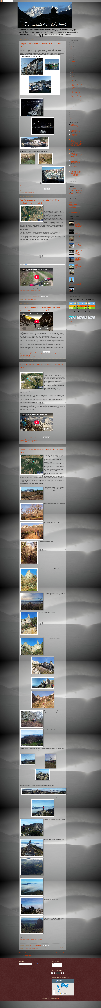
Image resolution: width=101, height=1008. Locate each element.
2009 (71, 118)
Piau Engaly (51, 439)
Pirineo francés (46, 353)
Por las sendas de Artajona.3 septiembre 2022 (78, 272)
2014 (71, 108)
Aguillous (26, 439)
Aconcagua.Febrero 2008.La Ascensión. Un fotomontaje (78, 259)
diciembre (74, 61)
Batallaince (32, 353)
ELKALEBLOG (73, 134)
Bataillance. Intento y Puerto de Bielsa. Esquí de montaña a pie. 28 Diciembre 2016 (40, 308)
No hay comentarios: (38, 188)
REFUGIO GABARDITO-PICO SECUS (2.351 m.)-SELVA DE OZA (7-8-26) (75, 155)
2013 (71, 110)
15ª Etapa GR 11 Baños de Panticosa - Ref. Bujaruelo (75, 167)
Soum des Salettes (33, 440)
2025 (71, 44)
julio (72, 70)
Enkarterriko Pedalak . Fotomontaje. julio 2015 (78, 266)
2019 (71, 55)
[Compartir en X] (47, 189)
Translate (42, 964)
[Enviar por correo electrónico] (44, 189)
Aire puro (72, 165)
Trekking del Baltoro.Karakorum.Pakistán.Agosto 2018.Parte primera (78, 239)
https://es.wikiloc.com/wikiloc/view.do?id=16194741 (31, 290)
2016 (71, 104)
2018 (71, 57)
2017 (71, 59)
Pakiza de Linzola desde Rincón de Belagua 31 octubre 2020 (78, 231)
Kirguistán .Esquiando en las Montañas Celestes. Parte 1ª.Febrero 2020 (78, 290)
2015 (71, 106)
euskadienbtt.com (72, 207)
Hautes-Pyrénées (45, 439)
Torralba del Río (53, 947)
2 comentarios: (36, 296)
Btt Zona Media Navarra (74, 201)
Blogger (57, 998)
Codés (31, 947)
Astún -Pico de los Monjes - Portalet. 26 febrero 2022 (78, 244)
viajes (26, 190)
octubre (73, 65)
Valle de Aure (27, 355)
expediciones (79, 193)
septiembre (74, 66)
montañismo (42, 947)
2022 (71, 50)
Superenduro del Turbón (75, 126)
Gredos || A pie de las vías (75, 162)
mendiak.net (71, 209)
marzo (73, 78)
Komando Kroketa (74, 178)
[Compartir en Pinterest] (49, 189)
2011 (71, 114)
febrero (73, 80)
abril (72, 76)
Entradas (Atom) (28, 955)
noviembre (74, 63)
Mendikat (71, 210)
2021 (71, 52)
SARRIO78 (72, 153)
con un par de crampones (75, 171)
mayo (73, 74)
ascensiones (27, 353)
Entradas (55, 963)
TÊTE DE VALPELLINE (74, 135)
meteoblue (71, 321)
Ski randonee (52, 353)
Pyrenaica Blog (73, 130)
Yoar (64, 947)
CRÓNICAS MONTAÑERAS (73, 125)
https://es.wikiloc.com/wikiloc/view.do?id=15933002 (31, 939)
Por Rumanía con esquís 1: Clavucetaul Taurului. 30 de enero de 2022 (78, 252)
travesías (71, 193)
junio (73, 72)
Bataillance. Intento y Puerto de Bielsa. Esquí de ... (76, 92)
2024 (71, 46)
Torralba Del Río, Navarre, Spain (31, 948)
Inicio (44, 953)
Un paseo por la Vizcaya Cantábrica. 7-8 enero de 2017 (76, 84)
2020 (71, 53)
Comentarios (55, 966)
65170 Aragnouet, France (30, 356)
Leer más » (22, 185)
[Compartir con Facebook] (48, 189)
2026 (71, 42)
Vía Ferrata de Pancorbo (75, 180)
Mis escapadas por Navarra (74, 212)
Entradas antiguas (61, 953)
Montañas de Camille (74, 149)
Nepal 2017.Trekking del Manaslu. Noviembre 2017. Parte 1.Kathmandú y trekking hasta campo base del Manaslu (75, 281)
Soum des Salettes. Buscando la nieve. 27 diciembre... (76, 96)
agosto (73, 68)
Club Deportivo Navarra (73, 202)
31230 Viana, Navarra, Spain (30, 299)
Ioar (37, 947)
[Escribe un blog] (46, 189)
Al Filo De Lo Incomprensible (73, 161)
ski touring (27, 440)
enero (73, 82)
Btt (25, 298)
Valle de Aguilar (59, 947)
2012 (71, 112)
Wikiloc (26, 264)
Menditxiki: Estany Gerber (75, 131)
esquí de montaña (38, 353)
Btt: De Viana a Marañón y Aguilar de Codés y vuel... (76, 88)
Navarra (27, 298)
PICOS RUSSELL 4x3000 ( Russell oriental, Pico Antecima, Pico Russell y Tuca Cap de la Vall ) (75, 174)
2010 (71, 116)
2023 (71, 48)
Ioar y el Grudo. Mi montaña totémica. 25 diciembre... (76, 100)
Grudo (34, 947)
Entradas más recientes (25, 953)
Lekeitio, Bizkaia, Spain (29, 192)
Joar (39, 947)
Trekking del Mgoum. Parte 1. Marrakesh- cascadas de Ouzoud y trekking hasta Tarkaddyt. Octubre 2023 (75, 224)
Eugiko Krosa (73, 150)
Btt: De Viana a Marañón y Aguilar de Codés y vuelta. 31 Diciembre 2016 (39, 201)
